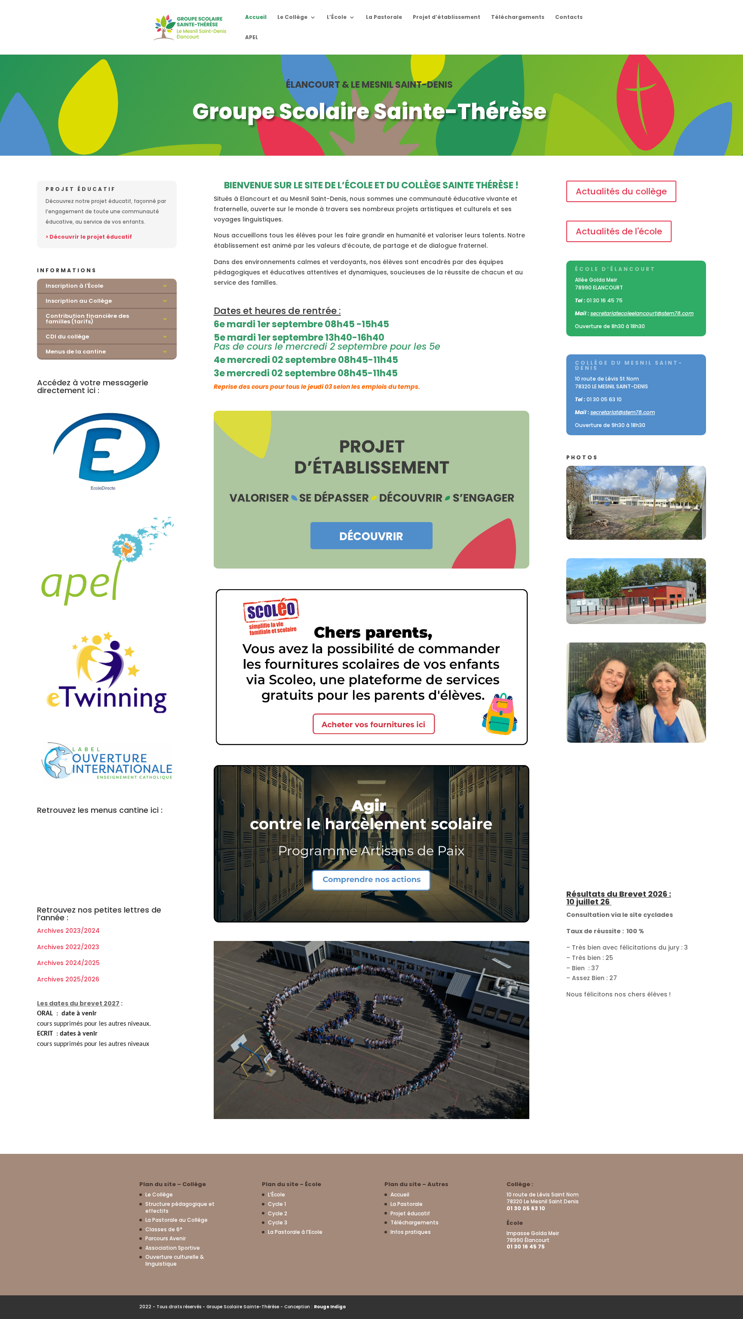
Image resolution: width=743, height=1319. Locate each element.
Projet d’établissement (446, 17)
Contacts (569, 17)
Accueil (256, 17)
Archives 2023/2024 (68, 930)
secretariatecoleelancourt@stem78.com (642, 313)
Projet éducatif (410, 1213)
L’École (337, 17)
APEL (251, 37)
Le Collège (292, 17)
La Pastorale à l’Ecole (295, 1232)
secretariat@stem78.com (622, 412)
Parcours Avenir (165, 1238)
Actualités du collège (621, 191)
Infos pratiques (410, 1232)
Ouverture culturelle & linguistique (174, 1260)
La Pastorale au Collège (176, 1220)
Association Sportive (172, 1247)
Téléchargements (517, 17)
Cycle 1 (277, 1204)
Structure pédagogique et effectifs (180, 1207)
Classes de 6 (163, 1229)
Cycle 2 (277, 1213)
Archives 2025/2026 (68, 979)
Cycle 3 (277, 1222)
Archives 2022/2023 (68, 947)
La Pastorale (384, 17)
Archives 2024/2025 (68, 963)
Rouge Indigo (330, 1307)
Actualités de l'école (619, 231)
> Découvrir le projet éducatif (89, 236)
